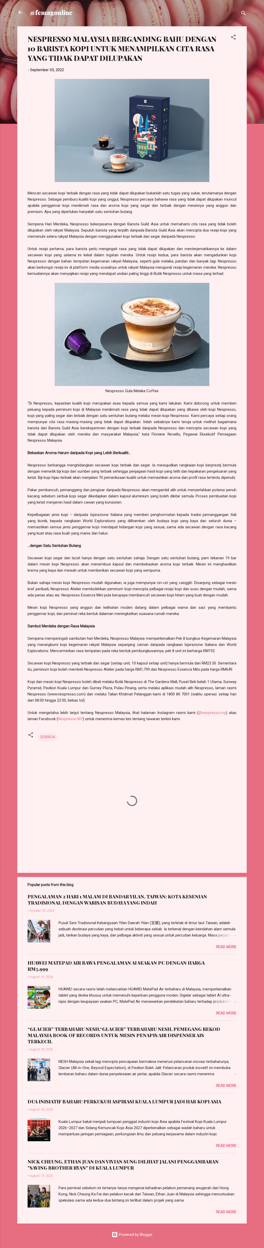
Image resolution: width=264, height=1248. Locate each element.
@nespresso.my (212, 712)
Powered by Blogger (135, 1234)
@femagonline (51, 12)
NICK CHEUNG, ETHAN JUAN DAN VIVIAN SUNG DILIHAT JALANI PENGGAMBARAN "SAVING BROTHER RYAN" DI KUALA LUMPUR (123, 1165)
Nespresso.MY (70, 719)
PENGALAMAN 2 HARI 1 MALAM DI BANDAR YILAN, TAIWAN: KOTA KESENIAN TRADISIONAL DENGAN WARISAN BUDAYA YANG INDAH (117, 899)
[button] (233, 38)
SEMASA (47, 737)
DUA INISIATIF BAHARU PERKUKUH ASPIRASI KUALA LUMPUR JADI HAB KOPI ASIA (124, 1101)
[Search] (244, 14)
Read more (226, 947)
